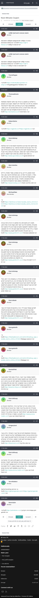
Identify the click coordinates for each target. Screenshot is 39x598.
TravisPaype (13, 75)
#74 (37, 344)
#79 (37, 477)
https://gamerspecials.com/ (14, 491)
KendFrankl (35, 582)
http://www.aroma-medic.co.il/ (15, 470)
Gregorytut (13, 425)
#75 (37, 365)
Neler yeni (4, 553)
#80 (37, 498)
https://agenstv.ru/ (13, 129)
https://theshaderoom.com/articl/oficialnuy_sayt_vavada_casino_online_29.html (19, 338)
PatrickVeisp (13, 215)
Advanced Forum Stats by (17, 596)
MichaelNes (13, 192)
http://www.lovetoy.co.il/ (13, 183)
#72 (37, 296)
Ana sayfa (34, 540)
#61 (37, 29)
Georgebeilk (13, 327)
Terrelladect (13, 481)
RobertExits (13, 121)
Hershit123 (7, 20)
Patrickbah (12, 300)
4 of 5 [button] (19, 24)
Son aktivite (5, 563)
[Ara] (37, 3)
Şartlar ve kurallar (12, 540)
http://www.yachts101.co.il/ (14, 233)
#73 (37, 323)
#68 (37, 188)
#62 (37, 50)
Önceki (11, 24)
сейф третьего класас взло (18, 33)
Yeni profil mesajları (7, 560)
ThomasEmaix (14, 94)
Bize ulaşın (4, 540)
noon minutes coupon (27, 20)
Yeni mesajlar (6, 556)
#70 (37, 238)
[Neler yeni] (33, 3)
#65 (37, 117)
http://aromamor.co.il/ (12, 112)
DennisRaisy (13, 138)
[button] (2, 3)
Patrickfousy (13, 398)
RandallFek (13, 369)
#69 (37, 211)
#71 (37, 267)
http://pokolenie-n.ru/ (14, 510)
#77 (37, 421)
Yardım (29, 540)
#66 (37, 134)
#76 (37, 394)
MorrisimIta (13, 165)
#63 (37, 71)
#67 (37, 161)
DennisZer (12, 502)
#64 (37, 90)
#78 (37, 448)
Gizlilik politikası (22, 540)
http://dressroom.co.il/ (12, 443)
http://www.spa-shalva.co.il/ (14, 156)
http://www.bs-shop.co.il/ (13, 387)
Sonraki (28, 24)
